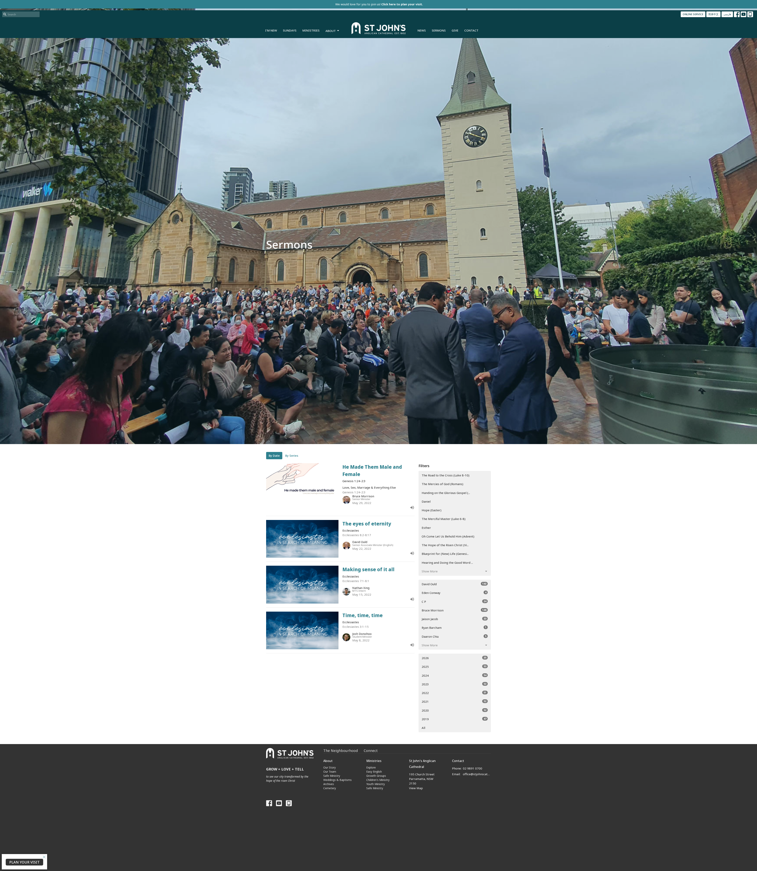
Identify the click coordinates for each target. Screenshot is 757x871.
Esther (426, 528)
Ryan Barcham (454, 627)
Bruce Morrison (454, 610)
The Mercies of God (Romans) (442, 484)
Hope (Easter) (431, 510)
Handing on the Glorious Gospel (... (446, 493)
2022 (454, 693)
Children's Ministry (378, 780)
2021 (454, 701)
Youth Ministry (375, 784)
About (330, 31)
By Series (291, 455)
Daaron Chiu (454, 636)
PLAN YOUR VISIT (24, 862)
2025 (454, 666)
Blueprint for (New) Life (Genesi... (445, 554)
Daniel (426, 501)
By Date (274, 455)
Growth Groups (376, 776)
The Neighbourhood (340, 750)
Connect (371, 750)
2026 (454, 658)
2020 (454, 710)
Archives (328, 784)
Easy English (374, 771)
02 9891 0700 (472, 768)
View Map (416, 788)
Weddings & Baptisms (337, 780)
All (423, 728)
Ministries (311, 30)
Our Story (329, 767)
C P (454, 601)
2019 (454, 719)
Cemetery (329, 788)
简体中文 (713, 14)
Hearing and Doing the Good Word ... (447, 563)
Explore (371, 767)
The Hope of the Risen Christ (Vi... (445, 545)
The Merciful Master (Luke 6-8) (443, 519)
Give (455, 30)
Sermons (439, 30)
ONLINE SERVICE (693, 14)
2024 (454, 675)
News (422, 30)
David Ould (454, 584)
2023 (454, 684)
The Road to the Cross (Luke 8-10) (445, 475)
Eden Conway (454, 593)
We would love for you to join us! (379, 4)
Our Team (329, 771)
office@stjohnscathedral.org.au (477, 774)
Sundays (289, 30)
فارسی (727, 14)
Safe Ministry (331, 776)
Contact (471, 30)
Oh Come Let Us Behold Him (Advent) (448, 536)
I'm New (271, 30)
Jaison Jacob (454, 619)
